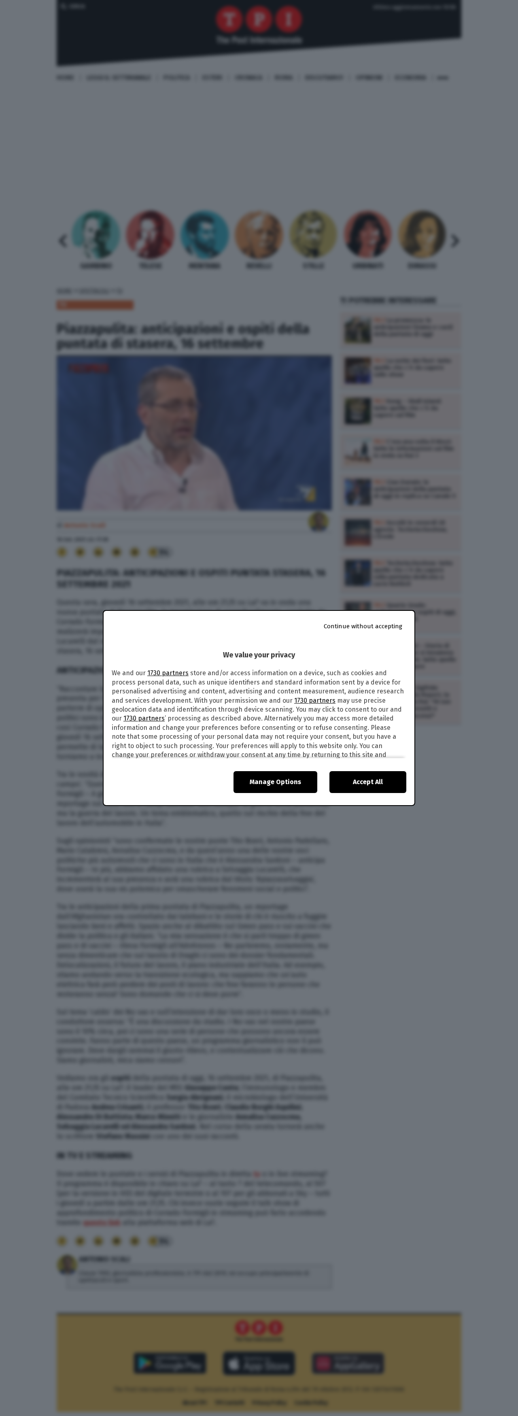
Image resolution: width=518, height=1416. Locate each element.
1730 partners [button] (168, 673)
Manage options (275, 782)
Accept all (368, 782)
